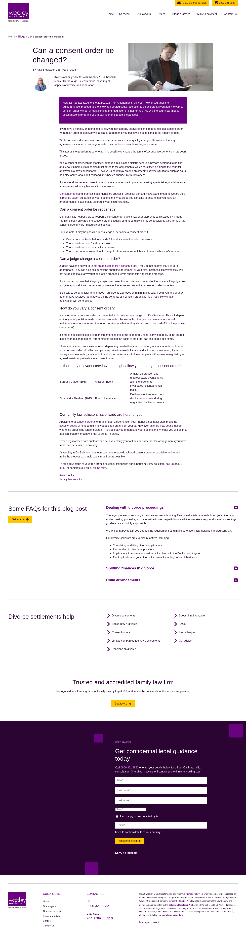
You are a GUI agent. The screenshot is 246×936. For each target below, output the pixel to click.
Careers (47, 920)
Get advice (185, 640)
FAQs (182, 623)
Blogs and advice (52, 916)
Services (124, 14)
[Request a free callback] (179, 3)
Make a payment (207, 14)
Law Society (222, 901)
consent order (84, 421)
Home (110, 14)
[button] (125, 14)
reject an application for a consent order (114, 265)
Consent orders (68, 193)
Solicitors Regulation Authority (183, 905)
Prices (161, 14)
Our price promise (52, 911)
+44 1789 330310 (100, 918)
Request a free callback (194, 3)
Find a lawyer (187, 632)
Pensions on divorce (124, 649)
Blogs (21, 36)
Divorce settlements (123, 615)
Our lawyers (144, 14)
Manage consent (149, 922)
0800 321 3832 (227, 3)
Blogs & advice (181, 14)
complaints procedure (172, 915)
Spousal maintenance (192, 615)
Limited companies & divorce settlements (136, 640)
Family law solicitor (70, 479)
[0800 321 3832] (216, 3)
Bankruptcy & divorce (124, 623)
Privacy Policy (193, 894)
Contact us (230, 14)
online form (99, 467)
